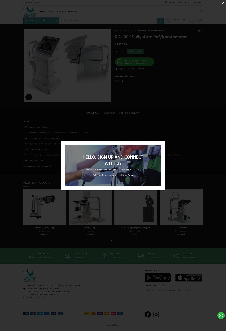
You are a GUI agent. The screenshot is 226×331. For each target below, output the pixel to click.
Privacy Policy (127, 175)
